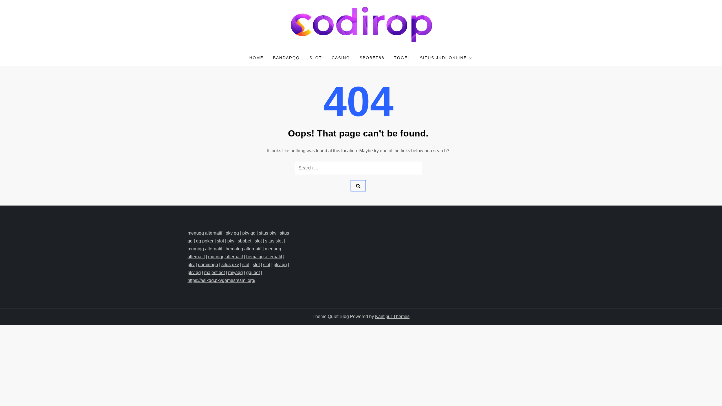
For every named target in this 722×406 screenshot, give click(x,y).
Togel (402, 58)
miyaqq (235, 272)
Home (256, 58)
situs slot (274, 241)
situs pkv (267, 233)
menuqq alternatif (205, 233)
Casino (341, 58)
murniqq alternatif (205, 248)
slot (220, 241)
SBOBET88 (372, 58)
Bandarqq (286, 58)
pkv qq (232, 233)
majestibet (214, 272)
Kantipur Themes (392, 316)
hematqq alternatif (243, 248)
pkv (230, 241)
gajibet (253, 272)
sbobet (244, 241)
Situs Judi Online (443, 58)
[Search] (358, 185)
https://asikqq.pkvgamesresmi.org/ (221, 280)
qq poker (204, 241)
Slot (315, 58)
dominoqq (208, 264)
